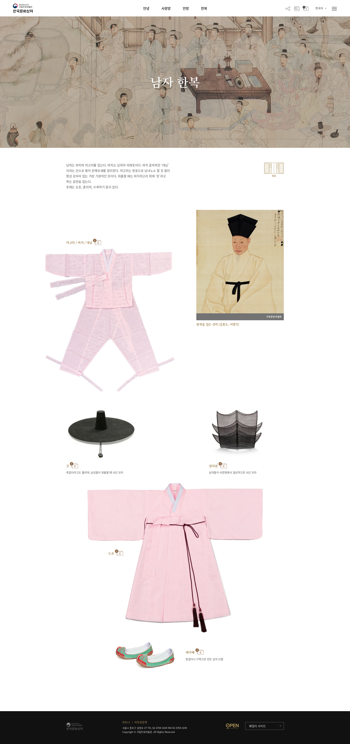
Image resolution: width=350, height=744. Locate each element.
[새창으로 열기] (232, 726)
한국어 (319, 8)
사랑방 (166, 8)
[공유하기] (287, 8)
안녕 (146, 8)
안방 (186, 8)
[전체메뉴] (334, 9)
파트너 (126, 722)
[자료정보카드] (306, 8)
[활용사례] (297, 8)
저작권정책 (140, 722)
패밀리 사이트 (257, 726)
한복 (204, 8)
